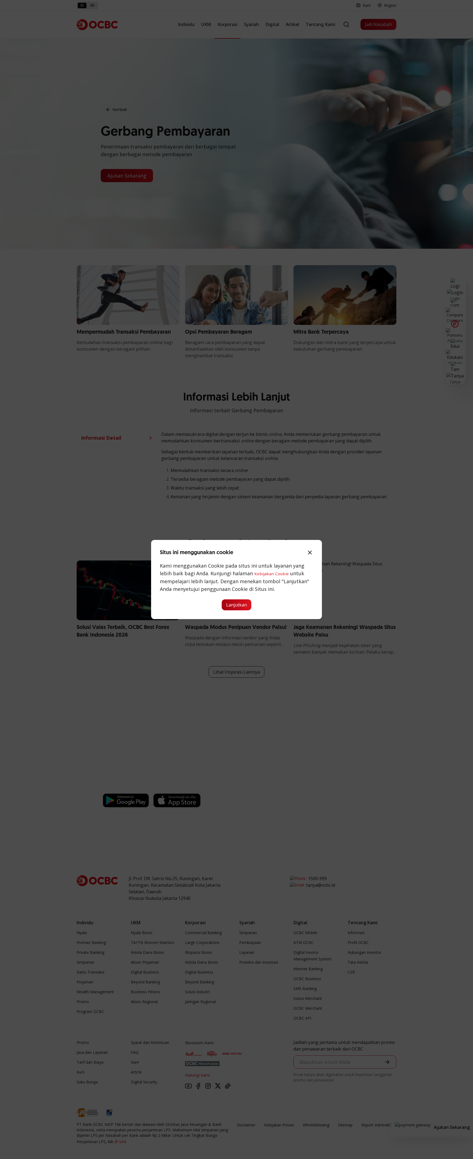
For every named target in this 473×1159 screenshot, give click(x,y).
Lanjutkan (236, 605)
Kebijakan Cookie (271, 573)
